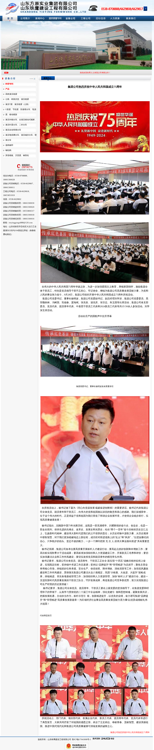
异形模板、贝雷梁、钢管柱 (17, 155)
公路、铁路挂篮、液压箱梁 (17, 99)
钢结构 (8, 150)
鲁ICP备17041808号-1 (81, 739)
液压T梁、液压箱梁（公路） (17, 104)
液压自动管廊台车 (13, 130)
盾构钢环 (9, 145)
